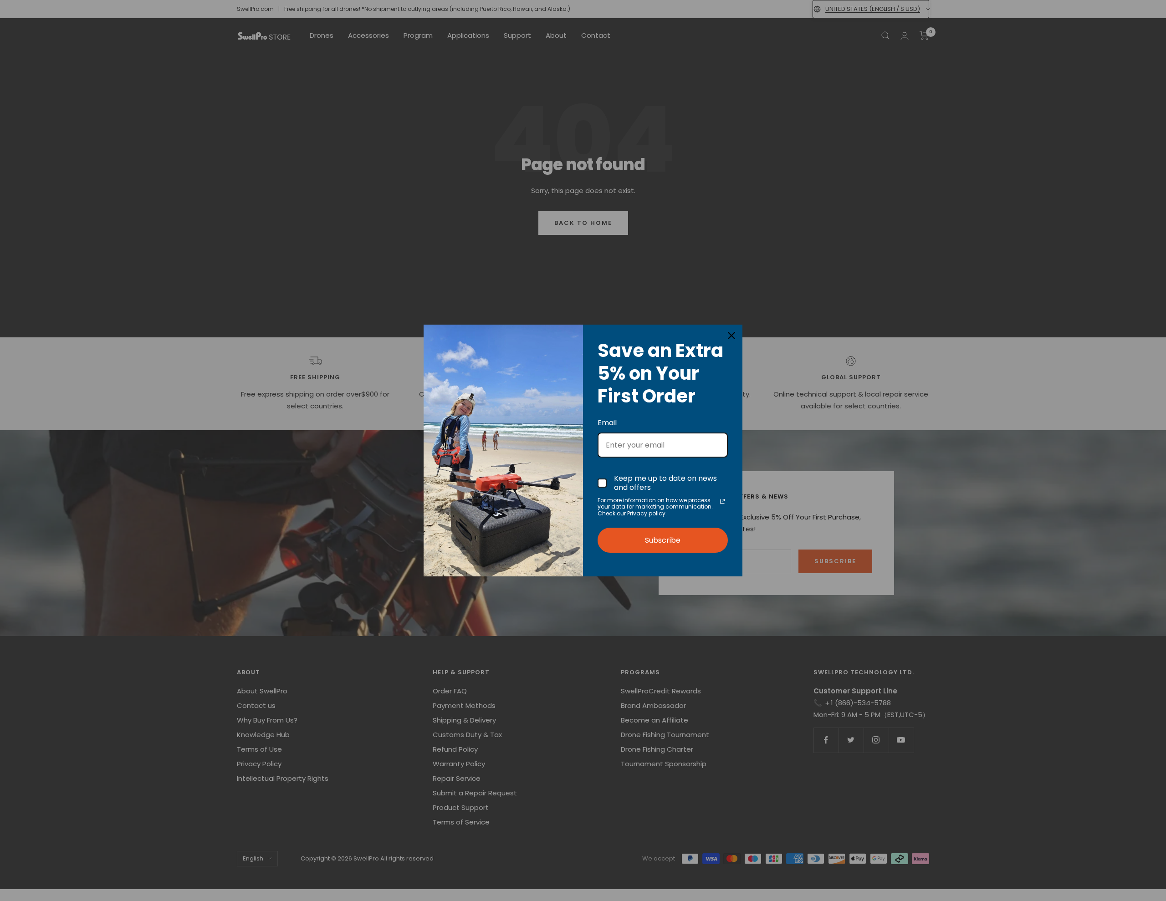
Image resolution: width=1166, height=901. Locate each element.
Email (607, 422)
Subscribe (662, 540)
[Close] (731, 335)
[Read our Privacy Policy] (722, 501)
